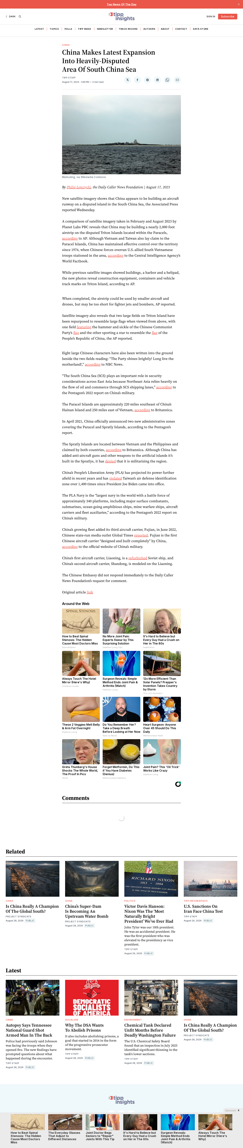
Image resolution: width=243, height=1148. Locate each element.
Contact (181, 29)
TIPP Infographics (196, 901)
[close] (239, 4)
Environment (133, 1019)
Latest (39, 29)
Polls (68, 29)
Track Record (128, 29)
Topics (54, 29)
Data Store (200, 29)
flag (76, 332)
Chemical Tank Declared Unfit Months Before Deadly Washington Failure (150, 1030)
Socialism (71, 1019)
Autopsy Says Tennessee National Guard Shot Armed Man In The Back (29, 1030)
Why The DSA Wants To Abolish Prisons (84, 1027)
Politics (130, 901)
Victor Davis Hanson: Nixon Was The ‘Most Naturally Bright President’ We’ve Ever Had (148, 913)
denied (110, 461)
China (66, 45)
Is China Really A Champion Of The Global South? (32, 908)
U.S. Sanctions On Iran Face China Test (203, 908)
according (70, 238)
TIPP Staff (69, 77)
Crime (9, 1019)
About (165, 29)
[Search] (20, 16)
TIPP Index (84, 29)
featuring (84, 326)
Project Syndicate (18, 916)
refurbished (137, 557)
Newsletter (105, 29)
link (90, 592)
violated (115, 478)
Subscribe (227, 16)
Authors (149, 29)
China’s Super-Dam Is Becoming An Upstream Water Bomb (86, 911)
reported (141, 535)
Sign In (211, 16)
